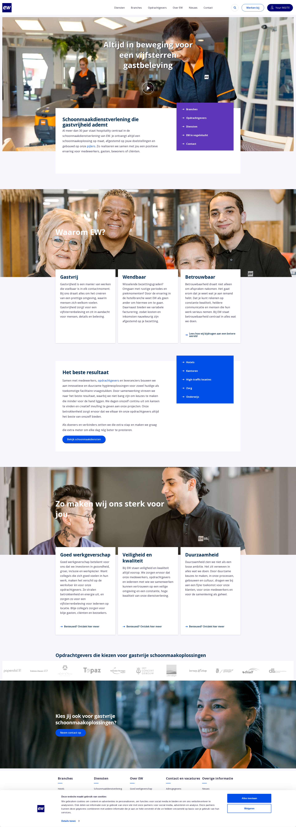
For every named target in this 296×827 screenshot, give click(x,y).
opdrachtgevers (108, 380)
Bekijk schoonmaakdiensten (84, 439)
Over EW (178, 7)
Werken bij (252, 7)
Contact (208, 7)
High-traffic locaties (198, 379)
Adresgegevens (173, 788)
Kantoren (192, 371)
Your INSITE (282, 7)
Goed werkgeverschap (141, 788)
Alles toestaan (249, 798)
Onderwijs (192, 396)
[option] (32, 670)
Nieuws (193, 7)
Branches (136, 7)
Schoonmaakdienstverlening (108, 788)
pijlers (91, 146)
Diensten (119, 7)
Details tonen (68, 821)
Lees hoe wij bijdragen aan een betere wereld (212, 335)
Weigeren (249, 808)
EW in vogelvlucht (197, 135)
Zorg (189, 388)
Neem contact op (70, 732)
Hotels (190, 362)
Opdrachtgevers (157, 7)
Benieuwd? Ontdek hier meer (81, 626)
